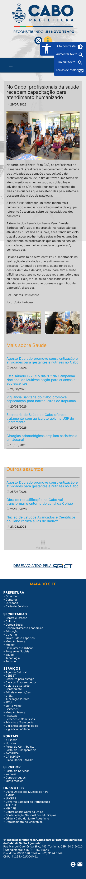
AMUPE (10, 795)
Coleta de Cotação (18, 685)
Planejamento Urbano (20, 648)
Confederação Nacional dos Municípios (31, 815)
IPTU (9, 702)
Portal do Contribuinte (20, 746)
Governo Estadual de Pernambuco (28, 801)
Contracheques (16, 777)
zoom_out (80, 63)
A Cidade (11, 740)
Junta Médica (14, 780)
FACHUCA (12, 753)
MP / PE (11, 808)
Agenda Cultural (16, 672)
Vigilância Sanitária (18, 729)
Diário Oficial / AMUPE (20, 760)
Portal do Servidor (17, 770)
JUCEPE (11, 798)
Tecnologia (13, 658)
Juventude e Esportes (20, 638)
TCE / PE (11, 805)
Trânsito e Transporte (20, 722)
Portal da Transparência (21, 750)
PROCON (11, 715)
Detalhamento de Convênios (24, 821)
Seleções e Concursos (20, 719)
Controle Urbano (16, 618)
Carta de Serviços (17, 606)
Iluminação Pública (17, 699)
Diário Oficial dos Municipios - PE (27, 791)
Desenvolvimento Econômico (24, 628)
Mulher (10, 644)
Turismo (11, 661)
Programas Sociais (17, 651)
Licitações (12, 709)
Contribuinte (14, 689)
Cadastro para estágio (20, 679)
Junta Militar (14, 705)
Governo (11, 596)
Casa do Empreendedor (21, 682)
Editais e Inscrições (18, 692)
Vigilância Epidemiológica (22, 725)
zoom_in (81, 55)
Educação (12, 631)
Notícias (11, 743)
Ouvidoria (12, 603)
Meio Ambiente (15, 641)
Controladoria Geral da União (24, 811)
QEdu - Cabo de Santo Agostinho (27, 818)
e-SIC (9, 695)
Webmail (11, 774)
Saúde (10, 654)
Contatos (12, 599)
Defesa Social (14, 624)
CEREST (11, 675)
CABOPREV (13, 756)
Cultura (10, 621)
